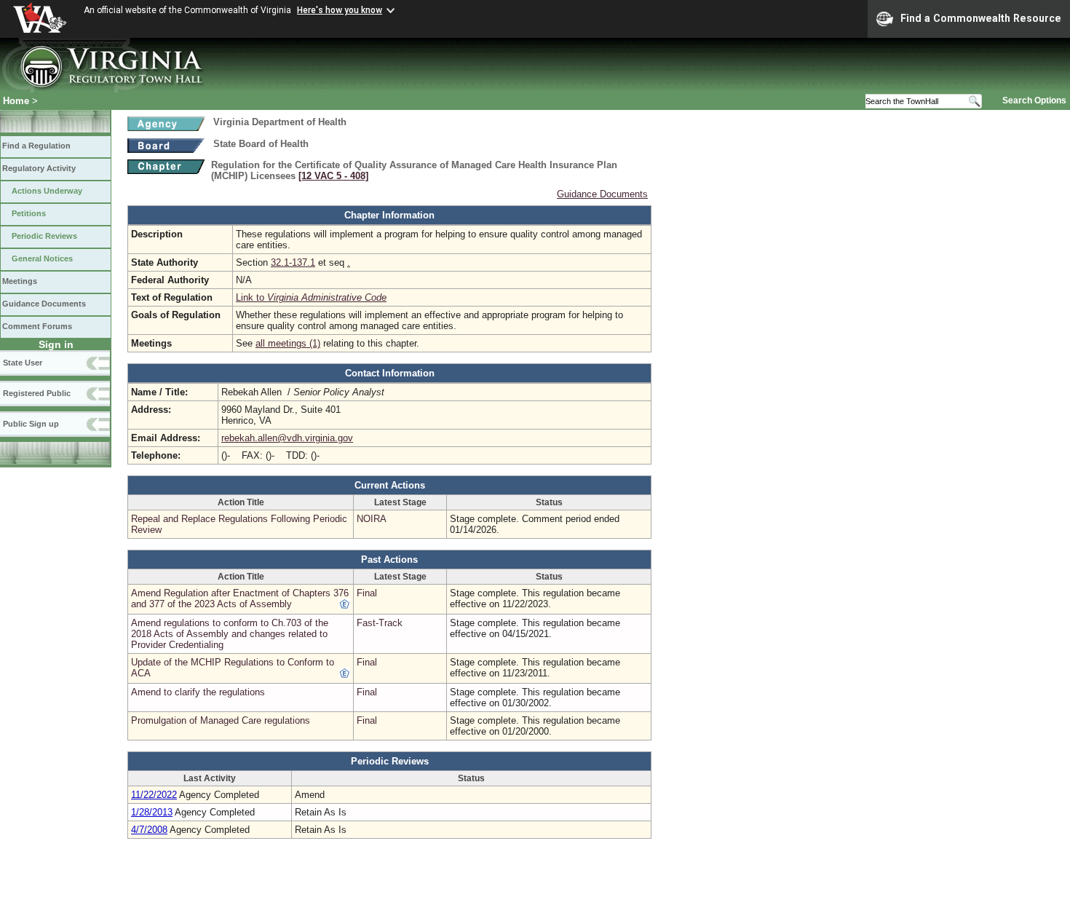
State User (22, 362)
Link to (311, 297)
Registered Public (37, 393)
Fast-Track (380, 622)
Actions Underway (47, 190)
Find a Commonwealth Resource (980, 18)
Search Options (1034, 100)
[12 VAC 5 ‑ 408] (333, 175)
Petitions (29, 213)
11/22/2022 (154, 794)
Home (16, 100)
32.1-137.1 (293, 262)
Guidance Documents (44, 303)
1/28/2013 (152, 812)
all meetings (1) (287, 343)
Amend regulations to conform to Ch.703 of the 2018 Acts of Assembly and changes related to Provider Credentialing (229, 633)
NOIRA (372, 518)
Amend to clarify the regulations (198, 692)
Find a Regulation (36, 145)
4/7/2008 (149, 829)
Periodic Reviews (44, 236)
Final (367, 593)
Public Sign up (31, 423)
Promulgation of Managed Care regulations (220, 720)
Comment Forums (37, 326)
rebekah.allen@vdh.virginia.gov (287, 437)
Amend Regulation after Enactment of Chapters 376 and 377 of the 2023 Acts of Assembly (240, 598)
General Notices (42, 258)
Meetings (19, 281)
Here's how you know (339, 10)
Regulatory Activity (39, 168)
